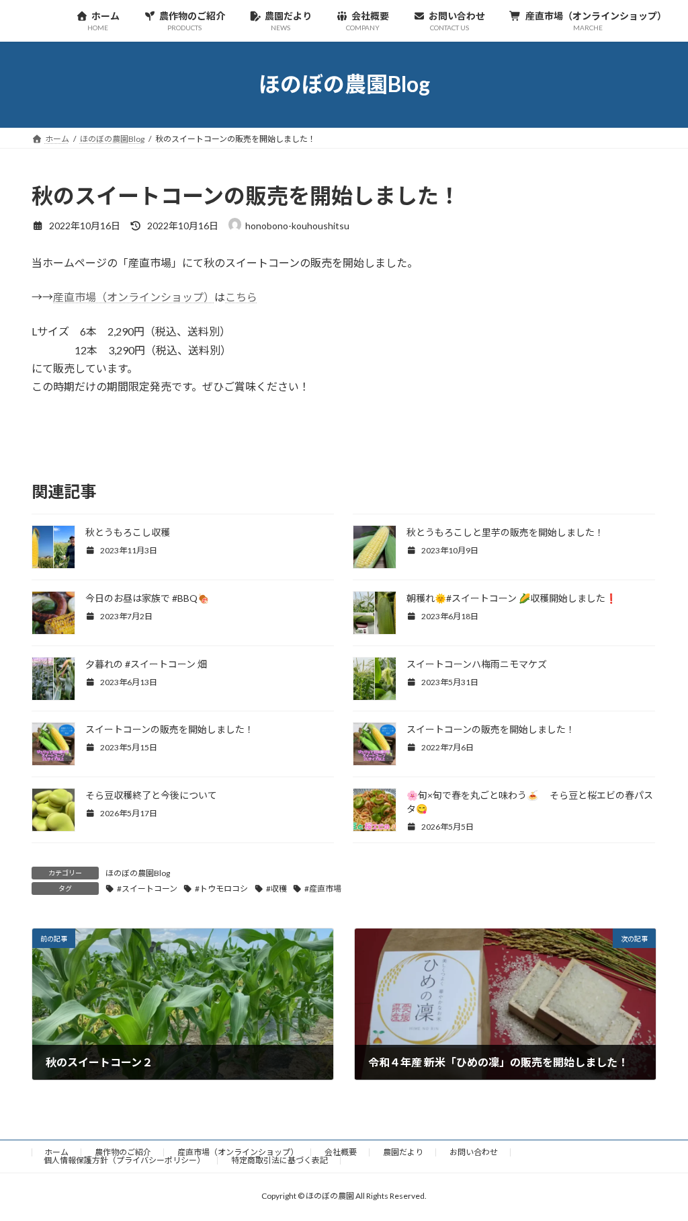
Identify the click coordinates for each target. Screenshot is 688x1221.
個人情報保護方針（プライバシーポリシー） (124, 1160)
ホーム (56, 1152)
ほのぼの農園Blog (137, 873)
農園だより (403, 1152)
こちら (241, 296)
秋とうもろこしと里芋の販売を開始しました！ (505, 532)
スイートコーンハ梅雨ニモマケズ (476, 664)
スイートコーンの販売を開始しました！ (169, 729)
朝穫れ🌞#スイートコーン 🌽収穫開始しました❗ (511, 598)
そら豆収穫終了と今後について (151, 795)
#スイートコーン (147, 888)
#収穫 (276, 888)
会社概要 (341, 1152)
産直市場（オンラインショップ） (133, 296)
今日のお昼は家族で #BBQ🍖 (147, 598)
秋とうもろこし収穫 (127, 532)
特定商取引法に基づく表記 (279, 1160)
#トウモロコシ (221, 888)
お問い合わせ (473, 1152)
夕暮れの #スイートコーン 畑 (146, 664)
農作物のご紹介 (123, 1152)
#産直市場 (322, 888)
